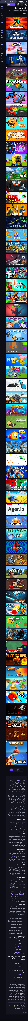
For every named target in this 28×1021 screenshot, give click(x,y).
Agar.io (18, 780)
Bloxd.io (20, 940)
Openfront (19, 942)
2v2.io (20, 966)
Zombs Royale (21, 889)
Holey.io (23, 802)
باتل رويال (13, 856)
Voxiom (12, 887)
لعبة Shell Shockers (20, 837)
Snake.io (22, 822)
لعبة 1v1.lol (22, 852)
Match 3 (23, 901)
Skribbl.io (21, 894)
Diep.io (13, 858)
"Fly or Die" (20, 867)
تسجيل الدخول (11, 4)
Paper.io (12, 828)
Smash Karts (19, 949)
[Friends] (25, 4)
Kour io (10, 839)
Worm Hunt (12, 825)
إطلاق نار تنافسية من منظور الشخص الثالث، (17, 852)
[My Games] (21, 4)
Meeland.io (19, 968)
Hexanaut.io (19, 951)
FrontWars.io (18, 948)
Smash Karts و (15, 893)
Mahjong (17, 901)
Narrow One (22, 896)
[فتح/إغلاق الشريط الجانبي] (26, 1)
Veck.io (20, 943)
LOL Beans (15, 894)
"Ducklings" (22, 872)
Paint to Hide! (18, 945)
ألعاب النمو (16, 801)
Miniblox (20, 946)
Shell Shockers (21, 886)
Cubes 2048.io (18, 952)
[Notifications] (18, 4)
